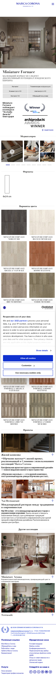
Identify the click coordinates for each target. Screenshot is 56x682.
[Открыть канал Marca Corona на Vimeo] (50, 672)
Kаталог (15, 86)
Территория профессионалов (12, 673)
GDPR (31, 655)
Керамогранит (6, 653)
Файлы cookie (34, 646)
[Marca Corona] (28, 5)
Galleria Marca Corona (9, 651)
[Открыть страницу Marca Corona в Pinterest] (42, 672)
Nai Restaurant (10, 501)
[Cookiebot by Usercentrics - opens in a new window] (41, 307)
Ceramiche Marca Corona (20, 631)
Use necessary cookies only (28, 373)
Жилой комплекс (11, 455)
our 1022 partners (19, 321)
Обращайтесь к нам (40, 96)
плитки (40, 91)
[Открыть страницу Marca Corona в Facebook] (30, 672)
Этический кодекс (36, 662)
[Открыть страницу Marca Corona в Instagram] (34, 672)
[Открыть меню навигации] (53, 3)
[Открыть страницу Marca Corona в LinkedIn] (38, 672)
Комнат (15, 91)
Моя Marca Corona (8, 644)
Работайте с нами (7, 648)
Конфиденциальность (37, 648)
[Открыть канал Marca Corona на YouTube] (46, 672)
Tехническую (40, 86)
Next (53, 151)
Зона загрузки (6, 671)
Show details (42, 350)
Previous (3, 151)
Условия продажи (35, 644)
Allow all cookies (28, 358)
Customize (26, 365)
